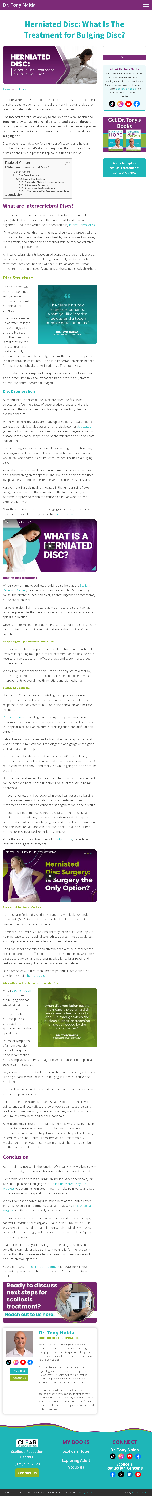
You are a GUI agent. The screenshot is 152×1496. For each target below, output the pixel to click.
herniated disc (36, 976)
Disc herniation (13, 717)
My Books (19, 1370)
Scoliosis (20, 89)
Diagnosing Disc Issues (37, 185)
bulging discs (64, 839)
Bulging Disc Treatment (34, 178)
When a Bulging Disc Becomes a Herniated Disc (48, 191)
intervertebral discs (82, 225)
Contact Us (19, 1377)
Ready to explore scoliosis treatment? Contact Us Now (124, 168)
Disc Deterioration (29, 175)
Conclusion (15, 195)
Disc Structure (22, 171)
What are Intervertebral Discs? (28, 167)
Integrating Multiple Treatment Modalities (45, 182)
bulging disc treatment (44, 1267)
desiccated (84, 426)
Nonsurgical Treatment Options (41, 188)
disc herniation (63, 514)
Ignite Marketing (140, 1492)
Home (7, 89)
